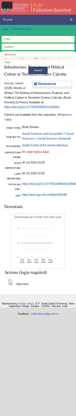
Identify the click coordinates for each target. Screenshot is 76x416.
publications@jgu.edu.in (44, 313)
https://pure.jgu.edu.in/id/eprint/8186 (44, 194)
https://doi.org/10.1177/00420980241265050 (31, 107)
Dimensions (46, 84)
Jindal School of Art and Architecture (45, 145)
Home (8, 19)
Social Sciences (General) (54, 138)
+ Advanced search (38, 76)
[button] (10, 282)
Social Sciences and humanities (42, 133)
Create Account (20, 28)
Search (38, 70)
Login (4, 28)
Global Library (26, 303)
